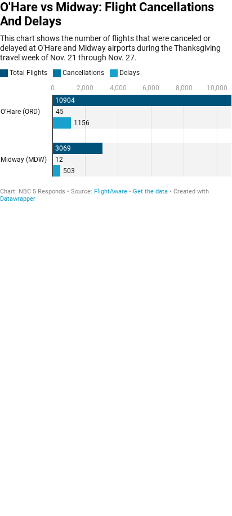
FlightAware (110, 191)
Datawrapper (17, 198)
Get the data (150, 191)
